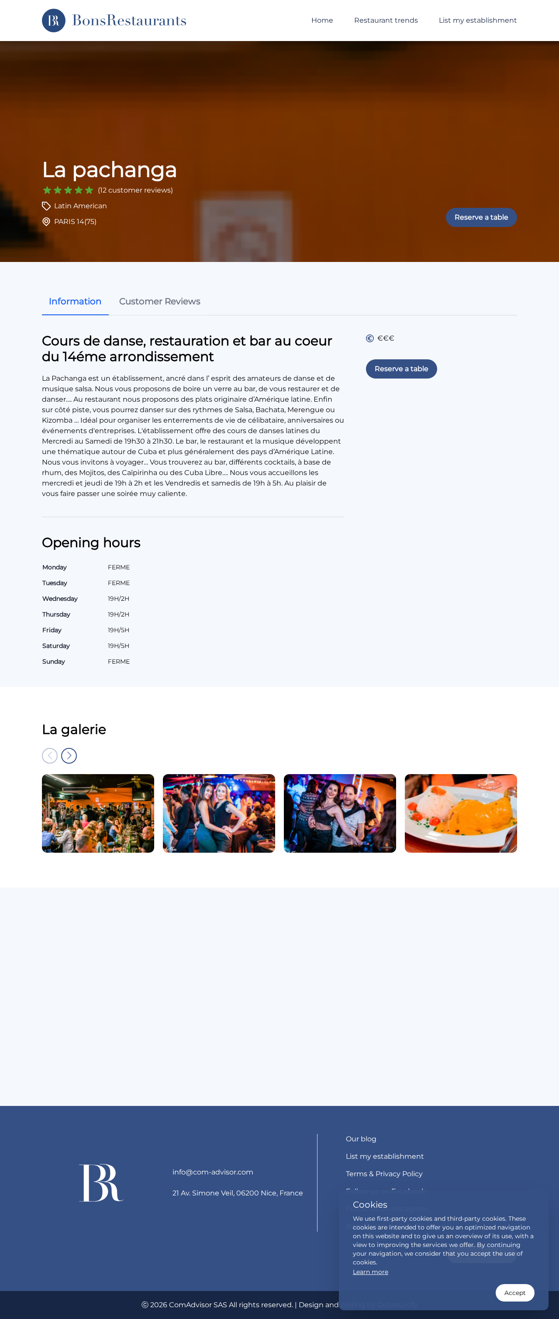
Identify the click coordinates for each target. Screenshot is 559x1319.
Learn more (370, 1272)
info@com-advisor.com (213, 1172)
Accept (515, 1293)
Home (322, 20)
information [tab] (75, 301)
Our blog (361, 1139)
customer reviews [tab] (159, 301)
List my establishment (478, 20)
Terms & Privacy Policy (384, 1174)
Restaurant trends (386, 20)
